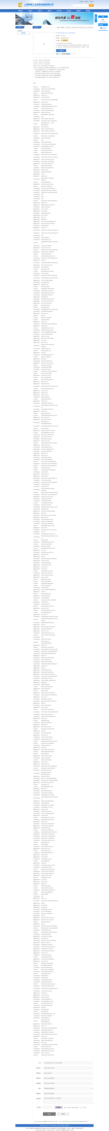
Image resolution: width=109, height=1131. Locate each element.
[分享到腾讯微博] (66, 54)
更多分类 (23, 33)
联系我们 (92, 1)
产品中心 (40, 10)
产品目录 (19, 27)
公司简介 (30, 10)
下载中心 (49, 10)
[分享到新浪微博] (64, 54)
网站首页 (20, 10)
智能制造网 (63, 1130)
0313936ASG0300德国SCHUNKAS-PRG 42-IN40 (47, 1121)
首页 (58, 27)
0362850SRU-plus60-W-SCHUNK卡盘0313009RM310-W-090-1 (75, 1121)
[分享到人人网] (68, 54)
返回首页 (81, 1)
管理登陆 (67, 1125)
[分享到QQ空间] (63, 54)
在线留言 (86, 1)
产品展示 (62, 27)
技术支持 (59, 10)
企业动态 (69, 10)
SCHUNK (68, 27)
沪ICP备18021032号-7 (51, 1130)
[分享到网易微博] (70, 54)
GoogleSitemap (38, 1130)
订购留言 (61, 50)
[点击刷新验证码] (59, 1107)
